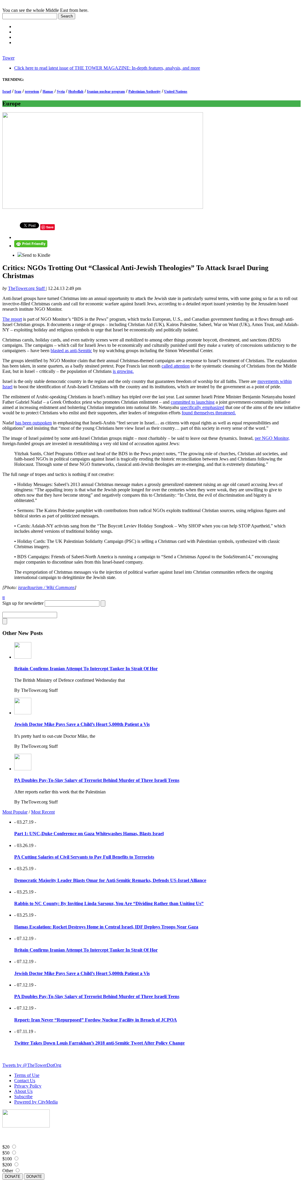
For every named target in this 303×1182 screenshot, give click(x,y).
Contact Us (24, 1080)
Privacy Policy (27, 1085)
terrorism (32, 91)
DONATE (12, 1176)
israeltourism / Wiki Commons (46, 587)
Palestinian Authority (144, 91)
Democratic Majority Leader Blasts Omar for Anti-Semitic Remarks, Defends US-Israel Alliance (110, 880)
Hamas (48, 91)
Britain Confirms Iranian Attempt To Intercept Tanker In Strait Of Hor (86, 668)
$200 (7, 1164)
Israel (6, 91)
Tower (8, 57)
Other (7, 1170)
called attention (176, 365)
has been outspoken (33, 422)
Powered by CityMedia (36, 1101)
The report (12, 319)
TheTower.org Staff (27, 288)
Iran (17, 91)
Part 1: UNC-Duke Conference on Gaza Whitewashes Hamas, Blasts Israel (89, 833)
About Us (23, 1091)
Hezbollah (75, 91)
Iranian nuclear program (106, 91)
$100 (7, 1158)
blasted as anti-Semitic (71, 350)
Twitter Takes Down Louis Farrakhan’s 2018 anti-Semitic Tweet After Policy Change (99, 1042)
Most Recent (43, 811)
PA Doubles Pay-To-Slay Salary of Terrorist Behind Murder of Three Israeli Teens (96, 780)
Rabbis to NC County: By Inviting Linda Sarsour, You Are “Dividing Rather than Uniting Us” (109, 903)
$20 (5, 1146)
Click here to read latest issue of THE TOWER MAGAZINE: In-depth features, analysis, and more (107, 67)
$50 (5, 1152)
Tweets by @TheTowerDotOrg (31, 1065)
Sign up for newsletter (22, 603)
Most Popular (15, 811)
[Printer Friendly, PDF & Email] (30, 245)
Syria (61, 91)
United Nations (175, 91)
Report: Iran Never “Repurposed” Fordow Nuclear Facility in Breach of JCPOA (95, 1019)
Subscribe (23, 1096)
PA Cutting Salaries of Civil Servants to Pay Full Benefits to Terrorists (84, 856)
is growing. (123, 371)
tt (3, 597)
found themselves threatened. (209, 412)
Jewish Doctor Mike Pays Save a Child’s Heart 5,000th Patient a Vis (82, 724)
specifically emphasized (202, 407)
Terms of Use (26, 1075)
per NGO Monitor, (272, 438)
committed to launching (193, 402)
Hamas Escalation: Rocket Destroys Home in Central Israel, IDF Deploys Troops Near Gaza (106, 926)
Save (50, 227)
